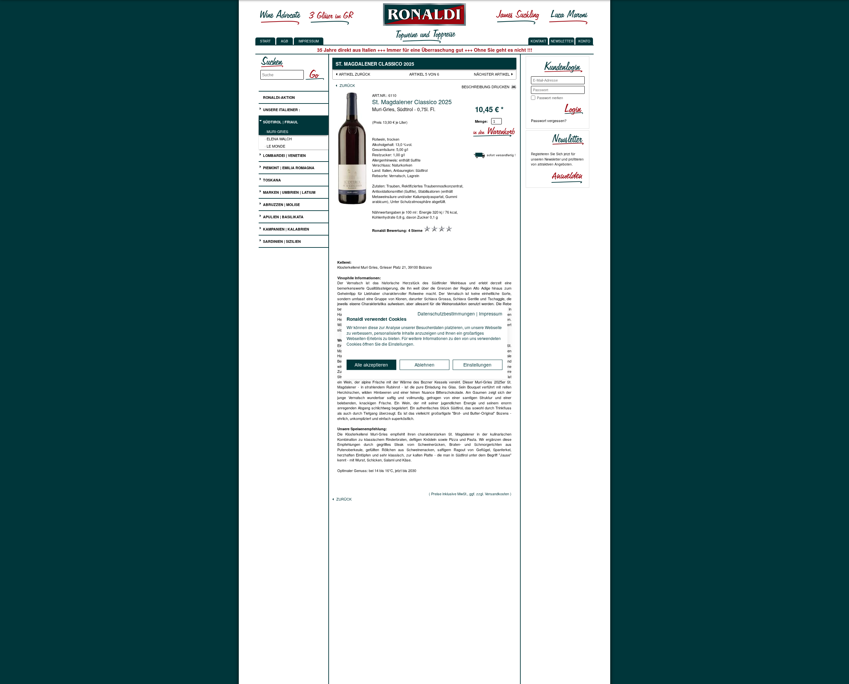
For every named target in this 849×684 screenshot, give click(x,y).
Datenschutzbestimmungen (446, 313)
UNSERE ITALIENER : (281, 109)
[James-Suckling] (518, 17)
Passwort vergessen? (548, 120)
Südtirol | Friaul (280, 121)
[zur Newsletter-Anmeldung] (564, 176)
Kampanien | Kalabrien (285, 229)
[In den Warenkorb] (513, 132)
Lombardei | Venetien (284, 155)
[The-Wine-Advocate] (280, 17)
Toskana (271, 179)
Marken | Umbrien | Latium (288, 192)
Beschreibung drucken (485, 86)
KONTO (584, 41)
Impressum (308, 41)
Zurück (347, 85)
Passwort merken (550, 98)
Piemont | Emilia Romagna (288, 167)
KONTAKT (538, 41)
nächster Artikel (492, 74)
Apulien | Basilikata (282, 216)
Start (265, 41)
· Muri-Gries (276, 131)
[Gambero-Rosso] (331, 17)
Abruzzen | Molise (281, 204)
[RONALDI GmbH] (422, 24)
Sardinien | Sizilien (281, 241)
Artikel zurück (354, 74)
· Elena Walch (278, 138)
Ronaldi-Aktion (278, 97)
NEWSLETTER (562, 41)
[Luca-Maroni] (568, 17)
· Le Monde (275, 146)
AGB (284, 41)
